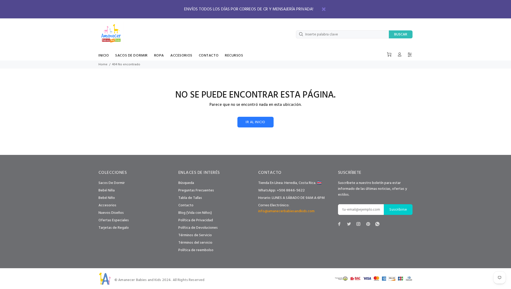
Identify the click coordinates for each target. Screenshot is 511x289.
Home (103, 64)
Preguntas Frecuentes (196, 190)
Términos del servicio (195, 243)
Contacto (185, 205)
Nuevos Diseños (111, 213)
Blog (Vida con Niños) (195, 213)
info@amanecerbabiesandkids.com (286, 211)
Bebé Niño (106, 198)
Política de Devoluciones (198, 228)
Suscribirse (398, 210)
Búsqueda (186, 183)
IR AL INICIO (255, 122)
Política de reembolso (195, 250)
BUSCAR (400, 34)
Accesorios (107, 205)
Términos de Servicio (195, 235)
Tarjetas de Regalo (113, 228)
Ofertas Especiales (113, 220)
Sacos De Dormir (111, 183)
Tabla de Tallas (190, 198)
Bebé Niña (106, 190)
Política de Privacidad (195, 220)
